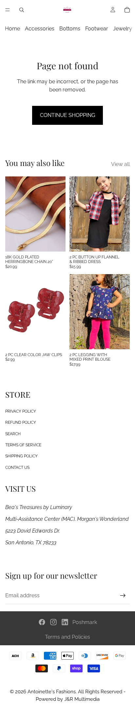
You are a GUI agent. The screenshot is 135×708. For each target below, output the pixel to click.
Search (13, 433)
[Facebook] (42, 622)
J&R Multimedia (82, 699)
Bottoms (69, 28)
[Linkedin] (65, 622)
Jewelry (122, 28)
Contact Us (17, 467)
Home (12, 28)
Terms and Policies (67, 637)
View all (120, 164)
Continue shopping (67, 115)
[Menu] (7, 9)
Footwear (96, 28)
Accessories (39, 28)
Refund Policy (20, 422)
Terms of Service (23, 445)
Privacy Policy (20, 411)
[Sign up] (123, 595)
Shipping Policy (21, 456)
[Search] (21, 10)
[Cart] (127, 10)
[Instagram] (53, 622)
